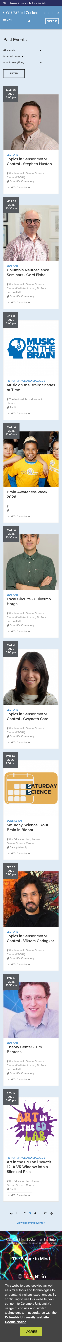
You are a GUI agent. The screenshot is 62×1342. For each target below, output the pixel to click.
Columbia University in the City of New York (27, 3)
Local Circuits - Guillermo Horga (29, 601)
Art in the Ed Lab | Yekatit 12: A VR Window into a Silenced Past (29, 1167)
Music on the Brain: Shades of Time (31, 387)
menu (10, 20)
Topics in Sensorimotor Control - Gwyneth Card (27, 716)
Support (52, 21)
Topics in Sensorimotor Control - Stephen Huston (29, 161)
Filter (14, 73)
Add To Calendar (17, 187)
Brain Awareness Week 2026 (27, 494)
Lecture (12, 154)
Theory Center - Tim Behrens (24, 1049)
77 (45, 1213)
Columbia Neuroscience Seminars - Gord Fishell (28, 272)
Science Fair (15, 820)
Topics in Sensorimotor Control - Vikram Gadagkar (30, 938)
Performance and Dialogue (26, 380)
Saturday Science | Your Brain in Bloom (27, 827)
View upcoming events (30, 1222)
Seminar (12, 265)
